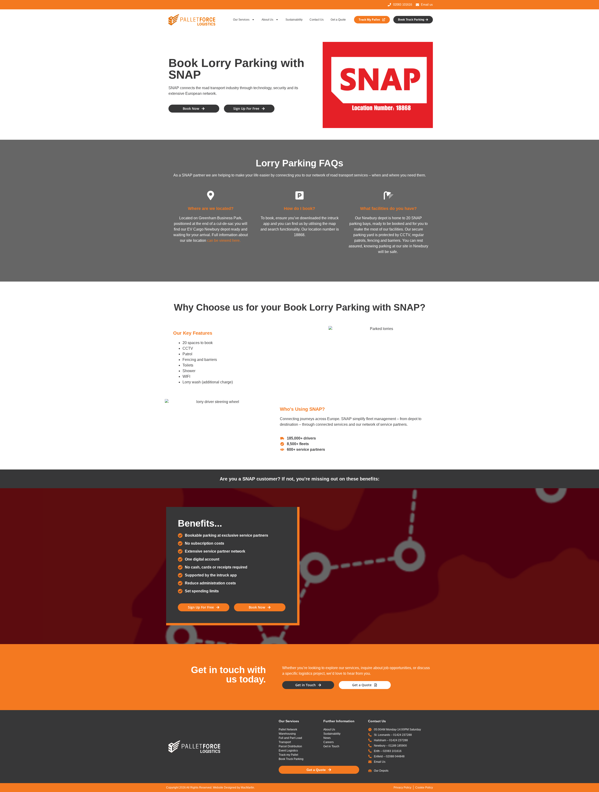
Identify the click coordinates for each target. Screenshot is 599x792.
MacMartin (247, 787)
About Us (267, 19)
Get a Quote (338, 19)
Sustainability (294, 19)
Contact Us (317, 19)
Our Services (241, 19)
